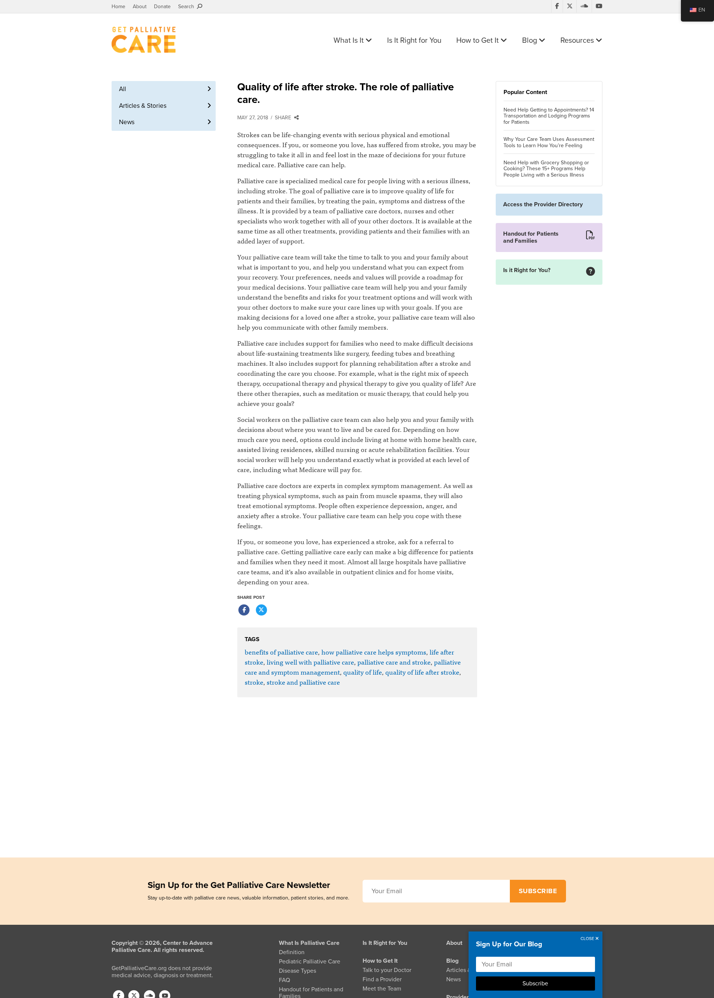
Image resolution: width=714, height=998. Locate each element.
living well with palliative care (310, 661)
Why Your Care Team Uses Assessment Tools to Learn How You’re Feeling (549, 142)
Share (284, 117)
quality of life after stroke (422, 671)
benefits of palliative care (281, 651)
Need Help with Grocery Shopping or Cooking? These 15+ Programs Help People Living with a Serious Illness (546, 169)
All (122, 89)
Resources (578, 40)
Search (187, 6)
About (140, 6)
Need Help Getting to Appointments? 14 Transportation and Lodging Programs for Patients (549, 116)
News (127, 122)
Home (118, 6)
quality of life (362, 671)
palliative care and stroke (394, 661)
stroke (254, 681)
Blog (530, 40)
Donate (162, 6)
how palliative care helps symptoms (373, 651)
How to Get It (478, 40)
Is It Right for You (414, 40)
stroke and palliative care (303, 681)
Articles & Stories (143, 106)
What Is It (350, 40)
